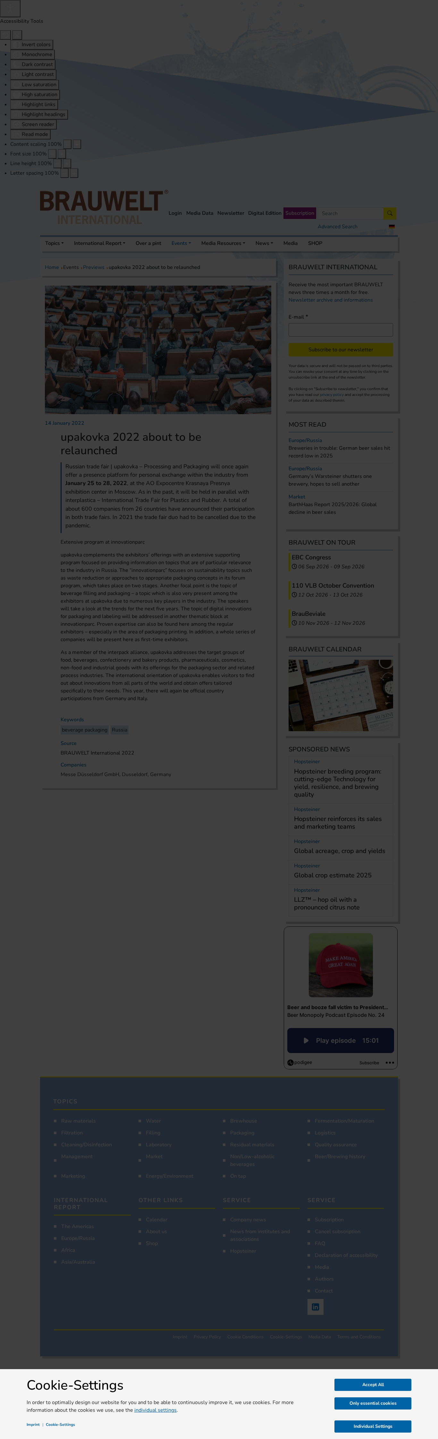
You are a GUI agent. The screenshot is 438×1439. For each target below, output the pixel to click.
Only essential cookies (373, 1403)
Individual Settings (373, 1426)
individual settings (155, 1410)
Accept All (373, 1385)
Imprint (33, 1424)
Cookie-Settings (60, 1424)
